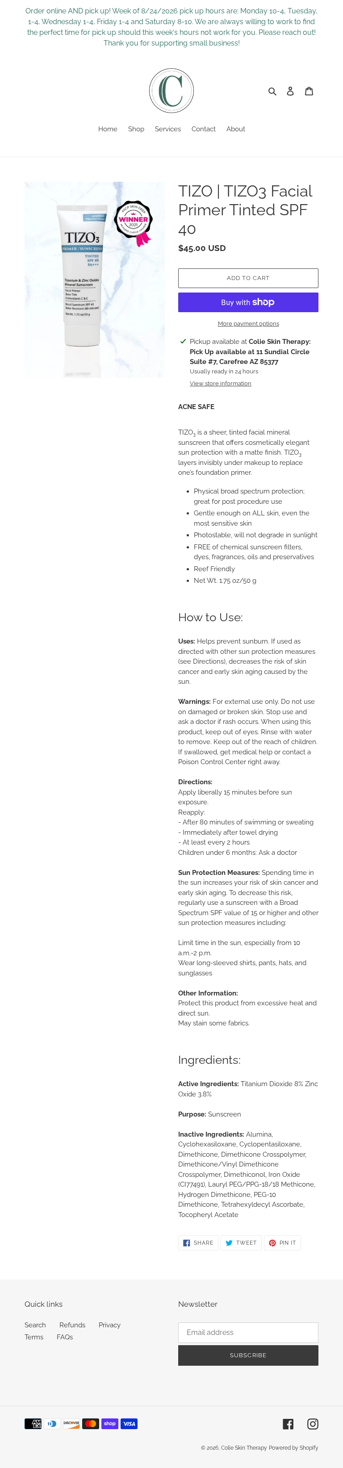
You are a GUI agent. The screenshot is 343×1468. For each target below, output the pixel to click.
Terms (34, 1337)
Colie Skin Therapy (244, 1448)
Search (35, 1325)
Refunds (72, 1325)
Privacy (110, 1325)
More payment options (248, 323)
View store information (220, 383)
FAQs (65, 1337)
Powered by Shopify (293, 1448)
